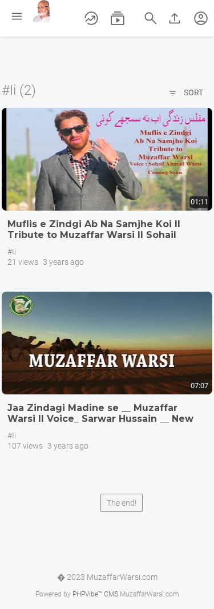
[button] (201, 18)
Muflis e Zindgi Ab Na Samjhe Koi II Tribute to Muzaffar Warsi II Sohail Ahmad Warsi (93, 235)
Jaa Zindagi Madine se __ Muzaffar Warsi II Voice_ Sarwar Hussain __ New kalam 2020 (100, 418)
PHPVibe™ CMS (95, 594)
